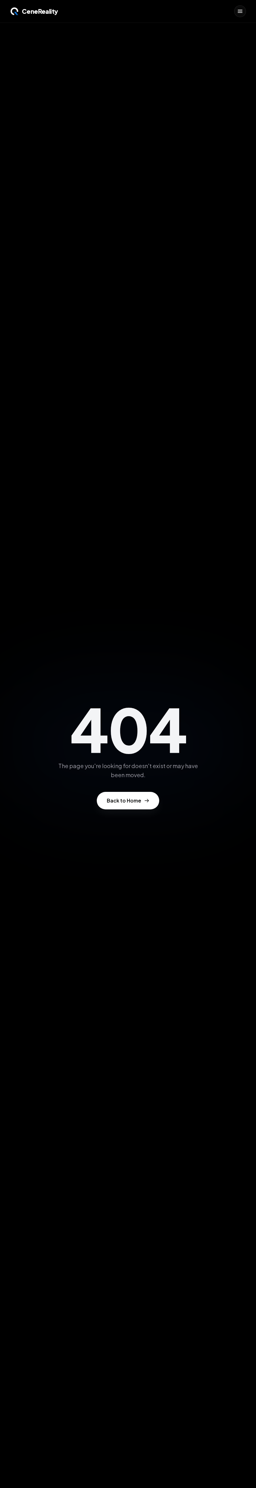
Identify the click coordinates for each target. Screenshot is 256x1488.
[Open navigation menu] (240, 11)
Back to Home (124, 800)
